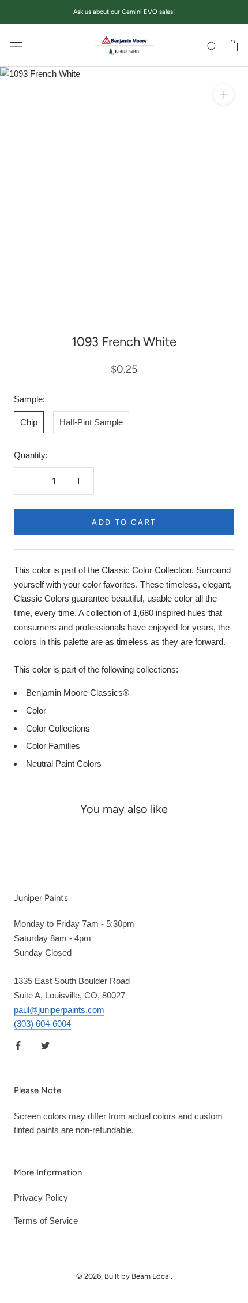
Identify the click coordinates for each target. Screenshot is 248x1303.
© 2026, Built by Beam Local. (124, 1276)
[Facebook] (18, 1045)
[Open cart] (233, 45)
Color (36, 710)
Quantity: (31, 455)
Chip (28, 422)
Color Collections (58, 728)
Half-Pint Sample (91, 422)
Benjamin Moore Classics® (77, 692)
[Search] (212, 45)
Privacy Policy (41, 1197)
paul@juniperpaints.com (59, 1010)
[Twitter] (45, 1045)
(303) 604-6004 (42, 1024)
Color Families (53, 746)
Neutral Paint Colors (64, 764)
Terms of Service (46, 1221)
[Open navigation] (16, 45)
